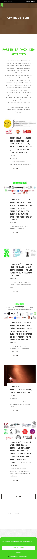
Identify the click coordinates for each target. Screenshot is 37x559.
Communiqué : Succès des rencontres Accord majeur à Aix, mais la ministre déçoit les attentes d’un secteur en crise (21, 146)
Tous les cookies (18, 547)
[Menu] (34, 5)
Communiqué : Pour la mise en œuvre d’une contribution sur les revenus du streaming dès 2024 (21, 270)
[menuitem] (32, 1)
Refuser (18, 552)
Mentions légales (14, 556)
